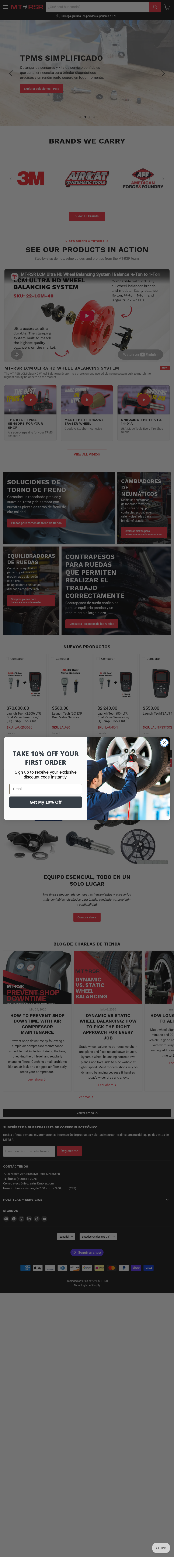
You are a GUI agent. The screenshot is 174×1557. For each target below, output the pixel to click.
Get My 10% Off (46, 802)
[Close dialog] (164, 742)
